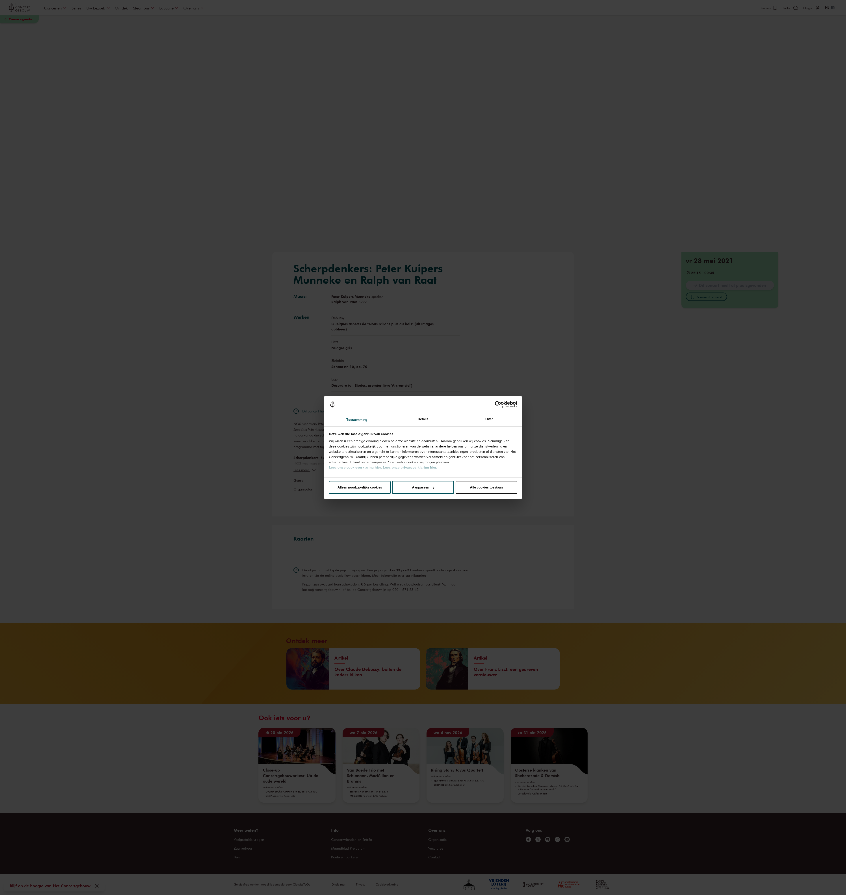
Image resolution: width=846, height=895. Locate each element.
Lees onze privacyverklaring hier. (410, 467)
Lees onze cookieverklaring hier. (355, 467)
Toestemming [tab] (356, 419)
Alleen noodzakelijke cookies (360, 487)
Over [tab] (489, 419)
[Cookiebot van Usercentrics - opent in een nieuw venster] (498, 404)
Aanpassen (420, 487)
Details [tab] (423, 419)
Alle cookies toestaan (486, 487)
